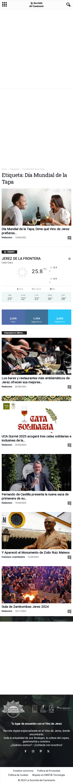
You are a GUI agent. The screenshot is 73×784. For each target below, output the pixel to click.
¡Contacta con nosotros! (48, 745)
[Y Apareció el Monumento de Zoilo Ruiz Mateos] (36, 530)
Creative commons (23, 770)
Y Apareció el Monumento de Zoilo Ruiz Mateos (36, 552)
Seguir (36, 310)
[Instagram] (33, 751)
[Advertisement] (36, 48)
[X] (48, 751)
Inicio (4, 169)
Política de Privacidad (48, 770)
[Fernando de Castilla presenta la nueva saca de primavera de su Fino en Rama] (36, 472)
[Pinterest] (40, 751)
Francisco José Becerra (13, 557)
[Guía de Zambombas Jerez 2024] (36, 584)
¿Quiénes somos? (21, 745)
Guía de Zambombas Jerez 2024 (25, 607)
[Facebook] (25, 751)
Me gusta (13, 310)
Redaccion (7, 237)
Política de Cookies (18, 775)
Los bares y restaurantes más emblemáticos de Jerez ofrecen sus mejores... (36, 380)
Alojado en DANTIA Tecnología (48, 775)
